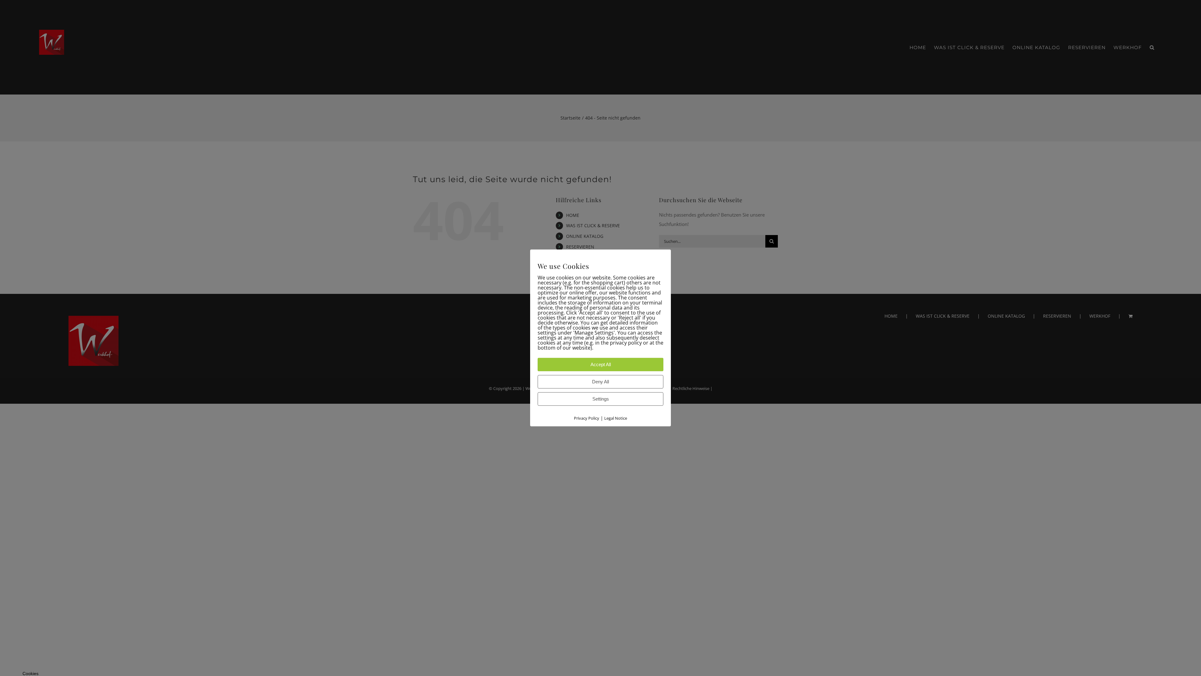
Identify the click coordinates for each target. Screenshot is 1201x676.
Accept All (600, 364)
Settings (600, 399)
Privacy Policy (586, 418)
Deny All (600, 382)
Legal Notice (615, 418)
